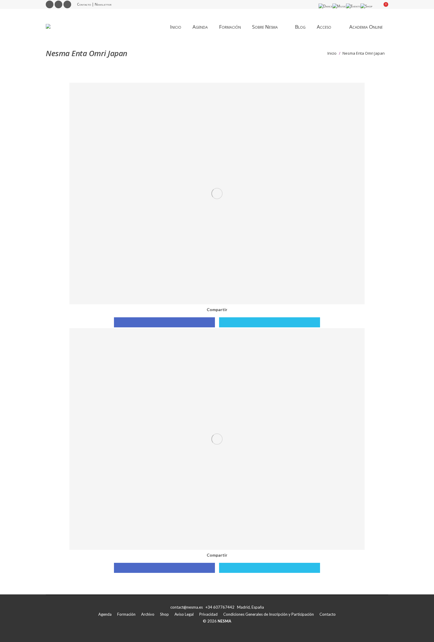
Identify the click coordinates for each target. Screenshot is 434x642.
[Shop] (366, 6)
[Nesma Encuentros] (217, 439)
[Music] (339, 6)
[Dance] (325, 6)
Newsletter (103, 4)
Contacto (84, 4)
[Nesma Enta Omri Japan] (217, 193)
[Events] (353, 6)
